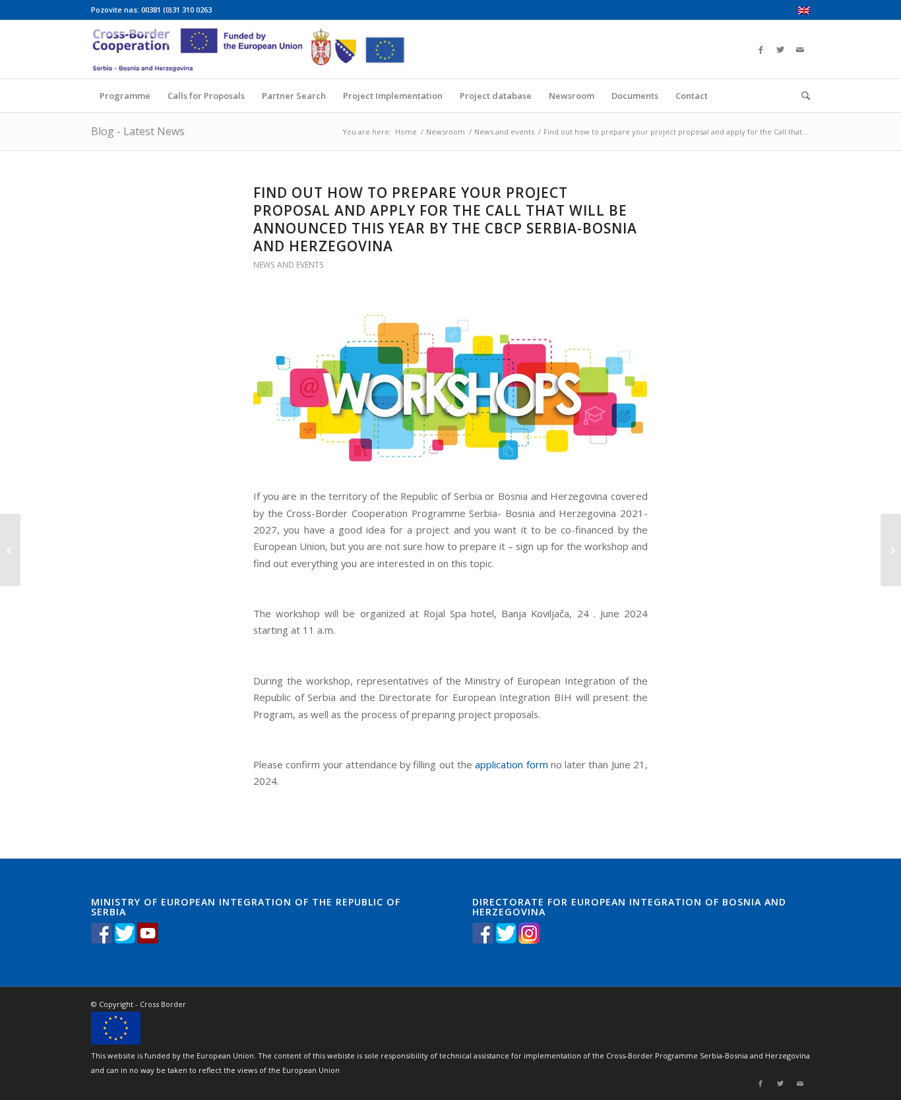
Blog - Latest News (138, 131)
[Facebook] (760, 49)
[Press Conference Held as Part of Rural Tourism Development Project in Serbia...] (10, 550)
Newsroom (445, 132)
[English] (804, 11)
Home (406, 132)
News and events (504, 132)
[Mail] (800, 49)
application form (511, 764)
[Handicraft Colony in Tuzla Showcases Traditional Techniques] (891, 550)
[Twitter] (780, 49)
